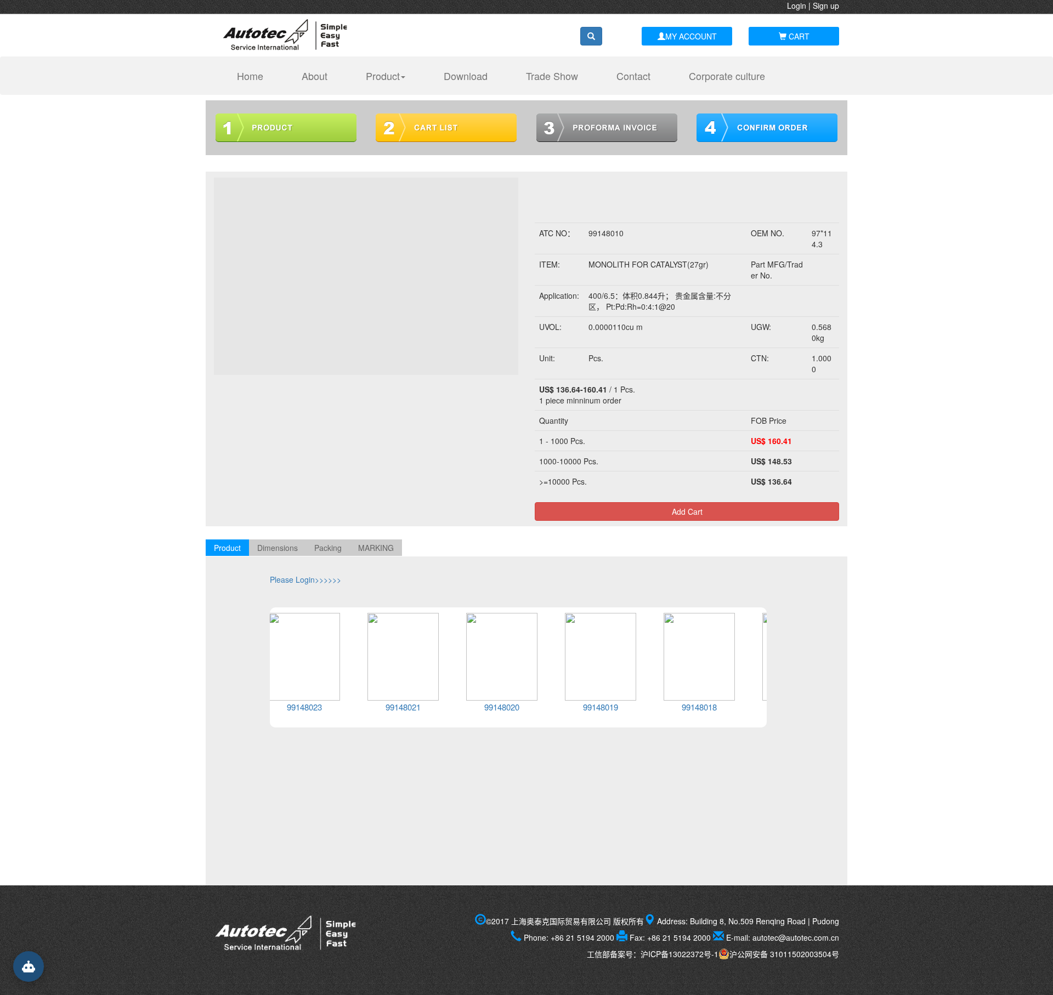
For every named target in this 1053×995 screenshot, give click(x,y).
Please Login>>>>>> (305, 579)
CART (797, 36)
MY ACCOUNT (691, 36)
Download (466, 76)
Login (796, 5)
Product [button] (383, 76)
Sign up (826, 5)
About (314, 76)
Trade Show (552, 76)
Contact (633, 76)
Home (255, 75)
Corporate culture (727, 76)
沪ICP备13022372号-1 (679, 953)
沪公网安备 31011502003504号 (784, 953)
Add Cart (687, 511)
